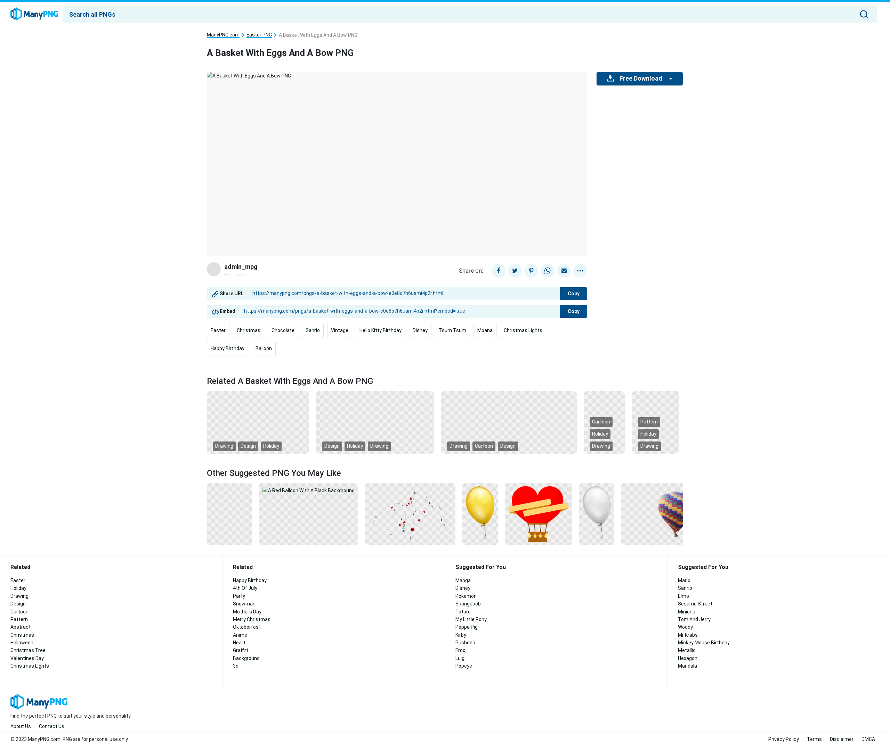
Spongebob (468, 603)
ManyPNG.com (223, 35)
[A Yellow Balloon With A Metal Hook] (480, 514)
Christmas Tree (28, 650)
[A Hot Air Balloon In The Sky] (666, 514)
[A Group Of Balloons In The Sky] (410, 514)
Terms (814, 739)
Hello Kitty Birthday (380, 330)
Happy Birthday (227, 348)
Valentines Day (27, 658)
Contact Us (51, 726)
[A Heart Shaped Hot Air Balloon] (538, 514)
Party (239, 596)
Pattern (649, 421)
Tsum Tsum (452, 330)
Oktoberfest (247, 627)
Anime (240, 635)
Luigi (460, 658)
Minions (686, 611)
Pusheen (465, 642)
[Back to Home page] (34, 14)
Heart (239, 642)
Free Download (641, 78)
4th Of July (245, 588)
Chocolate (283, 330)
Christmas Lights (523, 330)
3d (235, 666)
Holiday (271, 446)
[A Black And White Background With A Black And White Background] (375, 421)
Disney (420, 330)
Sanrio (313, 330)
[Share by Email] (564, 271)
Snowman (244, 603)
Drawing (224, 446)
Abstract (20, 627)
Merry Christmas (251, 619)
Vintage (339, 330)
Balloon (264, 348)
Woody (685, 627)
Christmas (248, 330)
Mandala (687, 666)
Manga (463, 580)
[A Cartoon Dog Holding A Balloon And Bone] (229, 514)
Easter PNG (259, 35)
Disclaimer (841, 739)
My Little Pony (471, 619)
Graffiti (240, 650)
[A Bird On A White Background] (509, 421)
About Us (20, 726)
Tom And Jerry (694, 619)
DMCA (868, 739)
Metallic (687, 650)
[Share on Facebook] (498, 271)
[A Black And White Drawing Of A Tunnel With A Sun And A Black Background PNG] (258, 421)
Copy (574, 293)
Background (246, 658)
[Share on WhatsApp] (548, 271)
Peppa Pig (466, 627)
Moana (485, 330)
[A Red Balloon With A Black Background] (308, 490)
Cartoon (484, 446)
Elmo (683, 596)
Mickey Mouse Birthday (704, 642)
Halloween (21, 642)
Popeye (463, 666)
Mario (684, 580)
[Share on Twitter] (515, 271)
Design (248, 446)
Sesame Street (695, 603)
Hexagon (687, 658)
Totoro (463, 611)
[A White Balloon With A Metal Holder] (597, 514)
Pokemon (466, 596)
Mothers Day (247, 611)
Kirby (460, 635)
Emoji (461, 650)
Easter (218, 330)
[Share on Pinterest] (531, 271)
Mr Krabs (688, 635)
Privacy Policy (783, 739)
